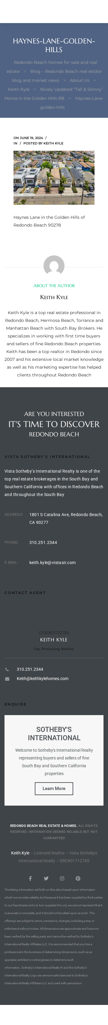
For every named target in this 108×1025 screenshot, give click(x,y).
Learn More (54, 788)
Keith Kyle (53, 143)
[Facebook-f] (30, 878)
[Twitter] (46, 878)
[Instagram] (62, 878)
